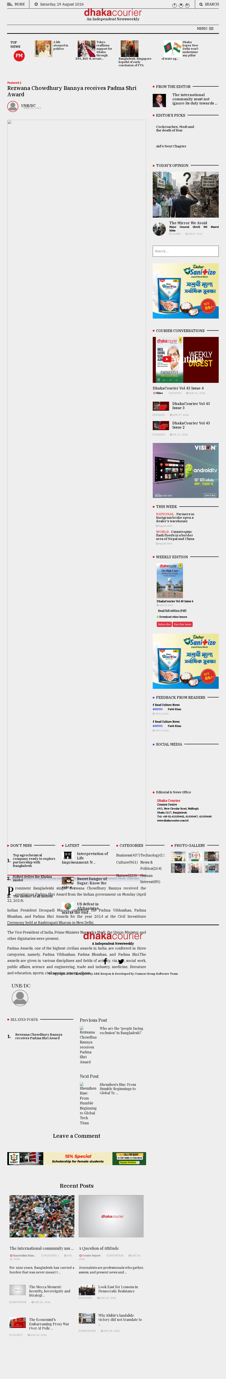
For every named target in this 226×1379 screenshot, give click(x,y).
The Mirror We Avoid (188, 223)
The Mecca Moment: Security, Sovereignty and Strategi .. (49, 1290)
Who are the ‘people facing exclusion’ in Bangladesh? (121, 1030)
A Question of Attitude (99, 1248)
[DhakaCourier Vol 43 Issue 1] (195, 870)
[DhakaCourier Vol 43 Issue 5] (178, 858)
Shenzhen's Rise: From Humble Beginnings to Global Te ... (118, 1088)
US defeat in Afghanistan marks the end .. (80, 908)
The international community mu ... (41, 1248)
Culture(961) (127, 862)
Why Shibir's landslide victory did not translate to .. (120, 1319)
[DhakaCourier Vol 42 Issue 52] (211, 870)
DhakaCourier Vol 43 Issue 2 (191, 425)
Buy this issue (182, 624)
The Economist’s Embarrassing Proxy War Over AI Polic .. (49, 1323)
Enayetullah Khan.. (24, 1255)
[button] (205, 28)
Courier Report (91, 1255)
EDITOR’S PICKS (170, 115)
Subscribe (164, 624)
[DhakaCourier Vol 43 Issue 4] (195, 858)
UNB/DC (28, 105)
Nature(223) (126, 875)
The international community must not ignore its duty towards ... (194, 99)
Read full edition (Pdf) (172, 610)
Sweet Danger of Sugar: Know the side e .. (84, 883)
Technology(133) (154, 855)
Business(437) (128, 855)
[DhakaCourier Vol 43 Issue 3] (211, 858)
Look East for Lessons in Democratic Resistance (118, 1288)
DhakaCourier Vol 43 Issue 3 (191, 405)
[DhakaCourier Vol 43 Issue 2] (178, 870)
